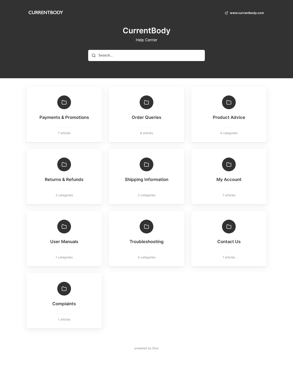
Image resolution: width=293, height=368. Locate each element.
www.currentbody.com (247, 13)
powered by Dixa (146, 348)
